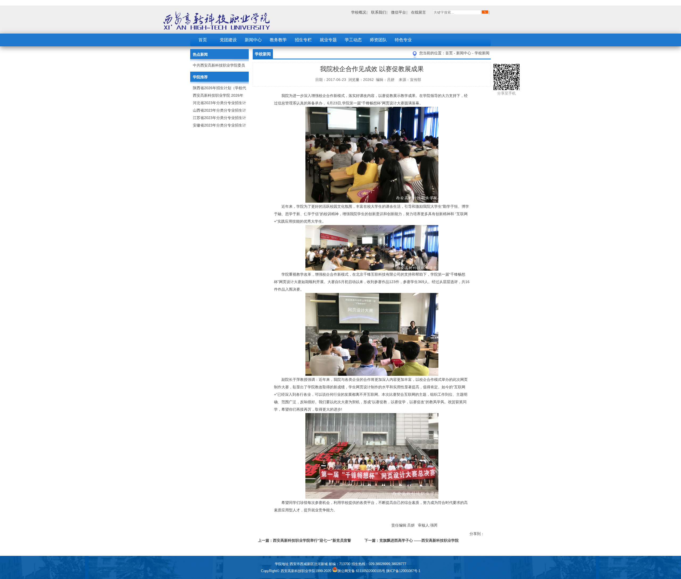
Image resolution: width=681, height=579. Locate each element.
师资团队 (378, 40)
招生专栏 (303, 40)
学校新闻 (482, 53)
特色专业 (403, 40)
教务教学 (278, 40)
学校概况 (358, 12)
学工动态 (353, 40)
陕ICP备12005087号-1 (403, 571)
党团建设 (228, 40)
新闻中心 (253, 40)
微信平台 (398, 12)
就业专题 (328, 40)
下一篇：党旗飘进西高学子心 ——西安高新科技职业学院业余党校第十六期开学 (411, 541)
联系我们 (378, 12)
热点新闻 (200, 54)
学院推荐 (200, 77)
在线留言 (418, 12)
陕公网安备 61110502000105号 (362, 571)
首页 (202, 40)
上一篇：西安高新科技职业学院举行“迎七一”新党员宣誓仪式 (304, 541)
